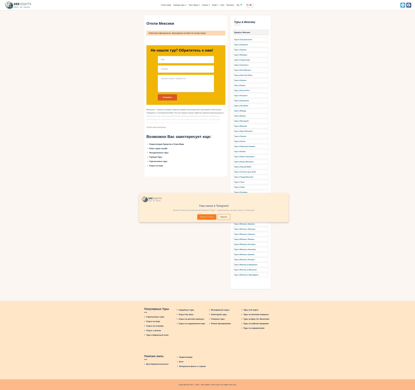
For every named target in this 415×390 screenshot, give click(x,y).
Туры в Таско (239, 182)
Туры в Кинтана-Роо (242, 90)
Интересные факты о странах (192, 366)
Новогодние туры (219, 314)
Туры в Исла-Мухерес (242, 70)
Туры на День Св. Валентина (256, 319)
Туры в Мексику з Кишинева (245, 249)
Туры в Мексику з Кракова (244, 254)
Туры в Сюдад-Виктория (243, 177)
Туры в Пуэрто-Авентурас (244, 157)
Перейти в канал (207, 217)
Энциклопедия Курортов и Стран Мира (166, 144)
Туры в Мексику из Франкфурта (246, 275)
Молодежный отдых (220, 310)
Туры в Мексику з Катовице (244, 244)
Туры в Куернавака (241, 101)
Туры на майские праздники (256, 324)
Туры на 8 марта (250, 310)
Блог (181, 362)
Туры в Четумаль (240, 192)
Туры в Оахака (239, 141)
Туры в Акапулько (241, 45)
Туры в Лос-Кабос (241, 106)
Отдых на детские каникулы (191, 319)
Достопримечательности (157, 364)
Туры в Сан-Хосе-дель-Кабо (245, 172)
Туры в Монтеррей (241, 121)
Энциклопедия (185, 357)
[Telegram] (402, 5)
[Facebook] (408, 5)
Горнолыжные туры (158, 161)
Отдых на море (156, 166)
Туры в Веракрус (240, 55)
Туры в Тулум (239, 187)
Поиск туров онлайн (158, 148)
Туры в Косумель (241, 95)
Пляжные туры (218, 319)
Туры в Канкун (239, 85)
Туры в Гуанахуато (241, 65)
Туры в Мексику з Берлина (244, 224)
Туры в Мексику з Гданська (244, 234)
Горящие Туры (155, 157)
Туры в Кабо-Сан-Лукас (243, 75)
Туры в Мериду (240, 111)
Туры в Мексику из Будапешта (245, 265)
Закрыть (223, 217)
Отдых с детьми (153, 330)
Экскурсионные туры (158, 153)
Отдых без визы (186, 314)
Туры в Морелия (240, 126)
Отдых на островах (155, 326)
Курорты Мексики (242, 32)
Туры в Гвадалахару (242, 60)
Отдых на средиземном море (192, 324)
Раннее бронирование (221, 324)
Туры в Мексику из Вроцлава (245, 270)
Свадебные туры (186, 310)
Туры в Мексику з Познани (244, 260)
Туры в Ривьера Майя (242, 167)
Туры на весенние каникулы (256, 314)
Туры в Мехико (240, 116)
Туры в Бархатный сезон (157, 335)
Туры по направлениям (253, 328)
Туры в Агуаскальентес (243, 39)
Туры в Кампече (240, 80)
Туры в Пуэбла (240, 151)
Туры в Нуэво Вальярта (243, 131)
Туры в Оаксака (240, 136)
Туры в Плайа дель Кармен (244, 146)
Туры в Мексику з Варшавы (244, 229)
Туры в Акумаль (240, 50)
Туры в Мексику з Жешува (244, 239)
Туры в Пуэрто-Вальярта (244, 162)
